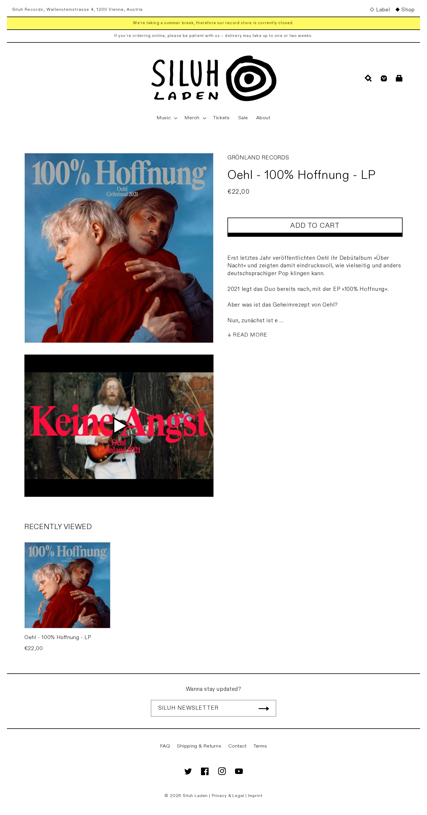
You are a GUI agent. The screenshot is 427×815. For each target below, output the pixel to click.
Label (383, 9)
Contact (237, 746)
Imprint (255, 795)
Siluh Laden (195, 795)
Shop (408, 9)
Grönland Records (258, 157)
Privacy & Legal (228, 795)
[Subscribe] (263, 708)
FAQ (165, 746)
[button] (166, 118)
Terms (260, 746)
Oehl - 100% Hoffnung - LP (58, 637)
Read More (250, 335)
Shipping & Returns (199, 746)
